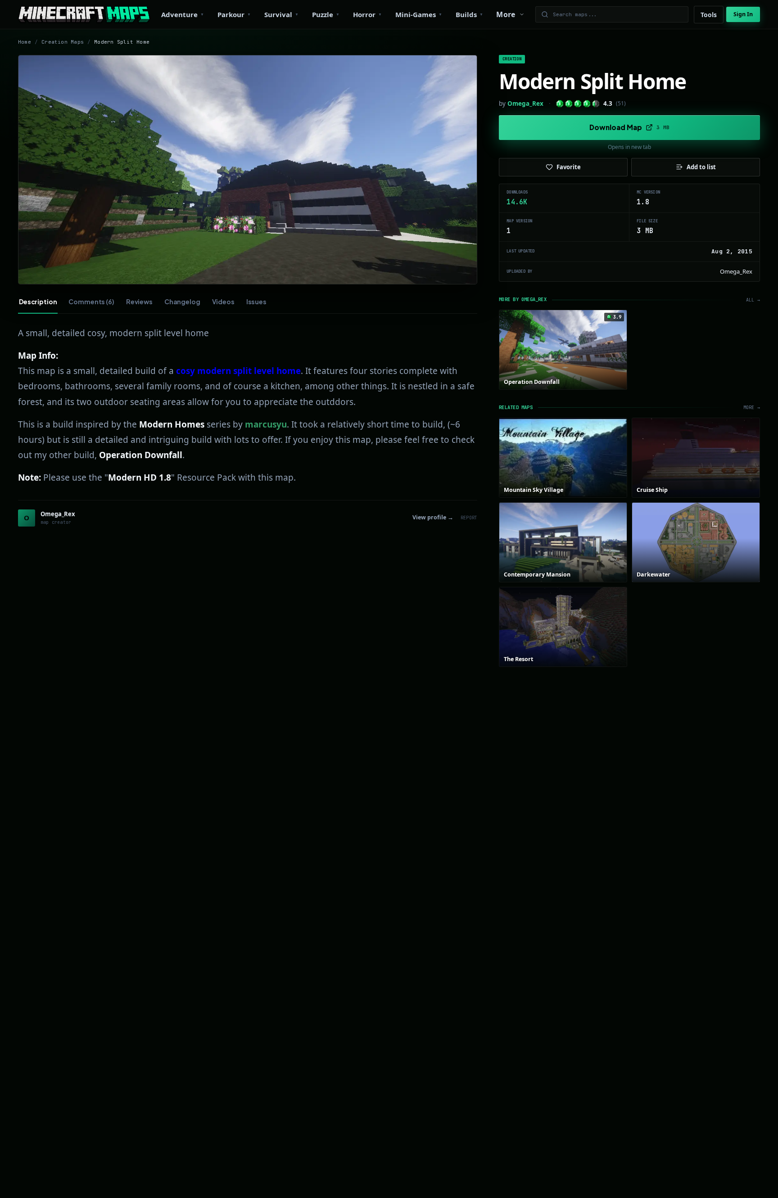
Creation (511, 59)
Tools (709, 14)
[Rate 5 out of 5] (596, 104)
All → (753, 300)
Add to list (701, 167)
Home (24, 42)
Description (38, 301)
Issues (256, 301)
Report (469, 518)
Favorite (568, 167)
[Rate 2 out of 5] (569, 104)
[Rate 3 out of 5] (578, 104)
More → (751, 407)
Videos (223, 301)
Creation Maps (62, 42)
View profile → (432, 517)
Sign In (743, 14)
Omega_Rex (525, 103)
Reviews (139, 301)
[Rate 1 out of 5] (560, 104)
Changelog (182, 301)
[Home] (84, 14)
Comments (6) (91, 301)
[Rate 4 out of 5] (587, 104)
